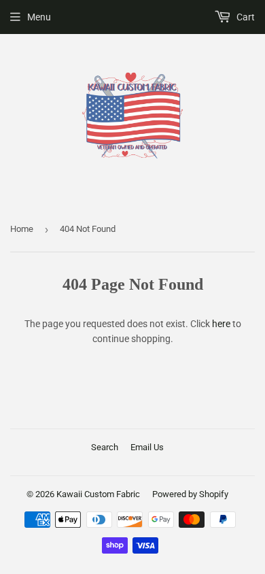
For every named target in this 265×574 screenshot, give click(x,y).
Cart (244, 17)
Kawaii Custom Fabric (98, 494)
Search (104, 447)
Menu (39, 17)
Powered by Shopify (190, 494)
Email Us (147, 447)
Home (21, 229)
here (221, 323)
